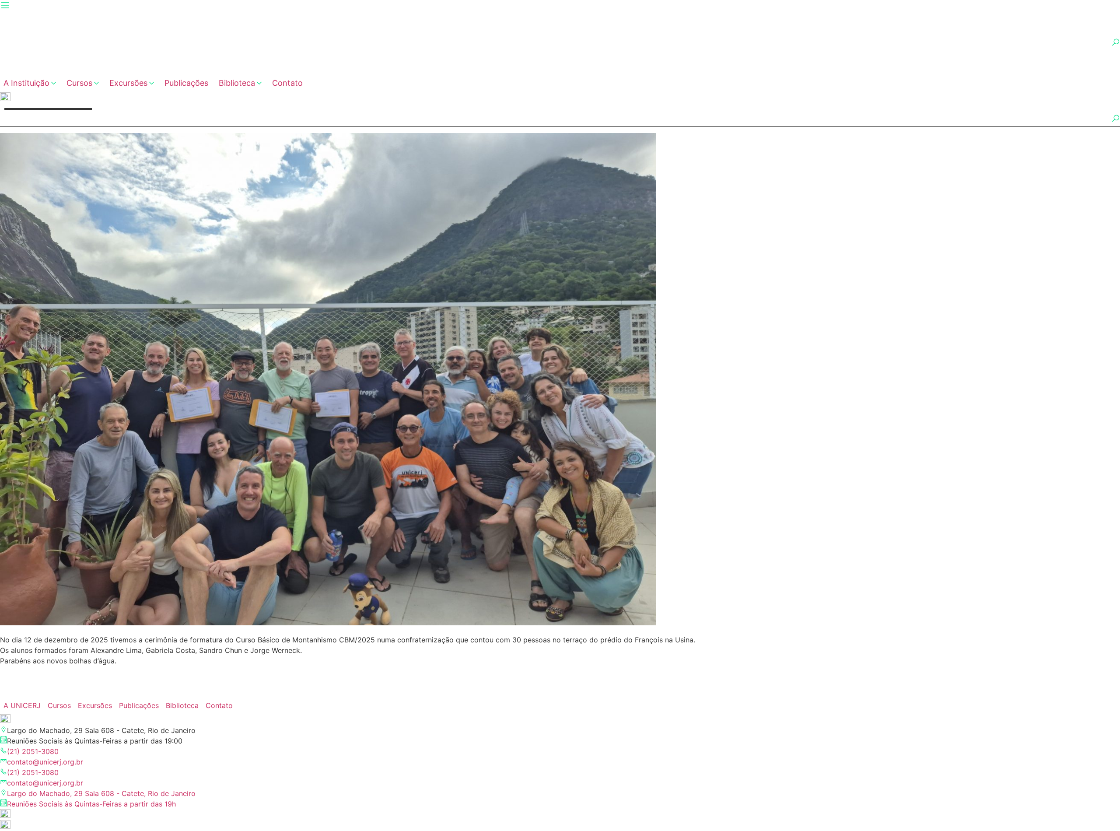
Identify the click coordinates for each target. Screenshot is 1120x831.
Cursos (79, 83)
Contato (287, 83)
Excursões (128, 83)
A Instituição (26, 83)
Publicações (186, 83)
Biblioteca (237, 83)
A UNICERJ (22, 705)
